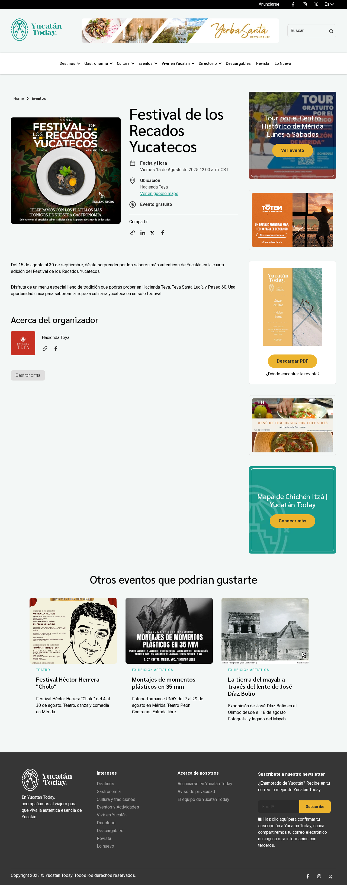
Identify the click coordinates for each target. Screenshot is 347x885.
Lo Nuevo (283, 63)
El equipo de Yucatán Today (203, 799)
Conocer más (292, 520)
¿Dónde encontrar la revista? (293, 373)
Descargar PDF (292, 361)
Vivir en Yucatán (176, 63)
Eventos (146, 63)
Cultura (123, 63)
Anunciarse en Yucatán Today (205, 783)
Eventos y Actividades (118, 807)
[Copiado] (132, 234)
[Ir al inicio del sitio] (36, 39)
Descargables (238, 63)
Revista (262, 63)
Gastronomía (27, 375)
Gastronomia (96, 63)
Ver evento (292, 150)
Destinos (67, 63)
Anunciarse (269, 4)
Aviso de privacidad (196, 791)
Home (19, 98)
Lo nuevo (105, 846)
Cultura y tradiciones (116, 799)
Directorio (208, 63)
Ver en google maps (159, 193)
